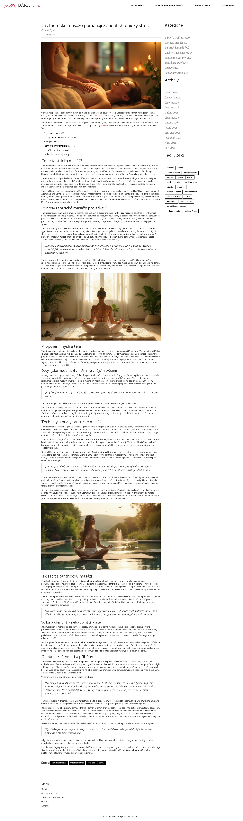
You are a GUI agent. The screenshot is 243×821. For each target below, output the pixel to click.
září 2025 (170, 147)
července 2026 (173, 97)
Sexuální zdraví (176, 62)
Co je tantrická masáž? (53, 133)
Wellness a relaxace (178, 52)
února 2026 (171, 122)
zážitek (187, 196)
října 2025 (170, 142)
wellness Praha (191, 211)
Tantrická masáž (177, 47)
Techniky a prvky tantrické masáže (59, 145)
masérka (180, 187)
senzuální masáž (173, 196)
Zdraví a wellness (178, 37)
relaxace (104, 125)
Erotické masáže (176, 42)
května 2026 (172, 107)
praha (180, 177)
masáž (99, 115)
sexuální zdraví (191, 192)
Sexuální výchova (177, 72)
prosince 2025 (172, 132)
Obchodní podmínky (50, 793)
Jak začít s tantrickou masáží (56, 150)
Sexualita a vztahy (178, 57)
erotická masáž (190, 172)
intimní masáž (186, 201)
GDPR (44, 801)
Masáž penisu (228, 5)
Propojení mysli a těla (53, 141)
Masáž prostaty (202, 5)
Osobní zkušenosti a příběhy (56, 154)
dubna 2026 (171, 112)
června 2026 (172, 102)
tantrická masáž (59, 762)
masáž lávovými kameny (176, 206)
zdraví (101, 762)
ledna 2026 (171, 127)
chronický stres (77, 762)
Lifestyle (172, 67)
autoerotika (171, 201)
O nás (44, 789)
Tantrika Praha (136, 5)
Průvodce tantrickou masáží (169, 5)
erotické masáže (173, 182)
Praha (180, 168)
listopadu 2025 (173, 137)
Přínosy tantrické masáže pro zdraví (59, 137)
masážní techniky (174, 192)
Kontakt (45, 805)
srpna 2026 (171, 92)
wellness (170, 177)
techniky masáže (173, 211)
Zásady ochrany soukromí (53, 797)
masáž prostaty (191, 182)
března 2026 (172, 117)
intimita (170, 187)
